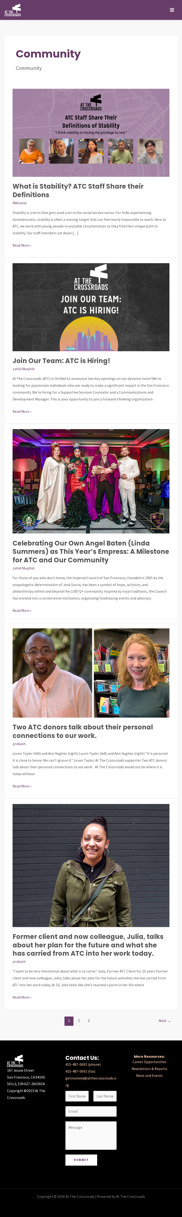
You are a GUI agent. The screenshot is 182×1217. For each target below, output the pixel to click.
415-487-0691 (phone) (83, 1064)
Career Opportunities (149, 1062)
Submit (81, 1160)
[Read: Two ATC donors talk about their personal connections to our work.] (91, 672)
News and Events (149, 1075)
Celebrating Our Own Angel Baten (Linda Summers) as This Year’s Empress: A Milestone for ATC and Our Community (91, 552)
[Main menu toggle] (172, 10)
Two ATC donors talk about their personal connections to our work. (83, 731)
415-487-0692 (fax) (80, 1071)
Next (165, 1020)
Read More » (22, 245)
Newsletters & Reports (149, 1068)
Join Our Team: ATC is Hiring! (61, 360)
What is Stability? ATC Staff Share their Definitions (78, 191)
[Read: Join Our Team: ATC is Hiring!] (91, 307)
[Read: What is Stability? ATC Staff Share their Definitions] (91, 132)
